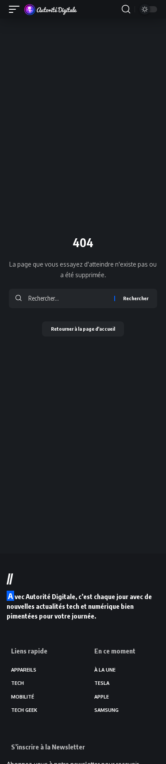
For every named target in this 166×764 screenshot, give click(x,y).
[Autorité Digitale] (52, 9)
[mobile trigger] (16, 9)
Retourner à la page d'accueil (83, 329)
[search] (126, 9)
